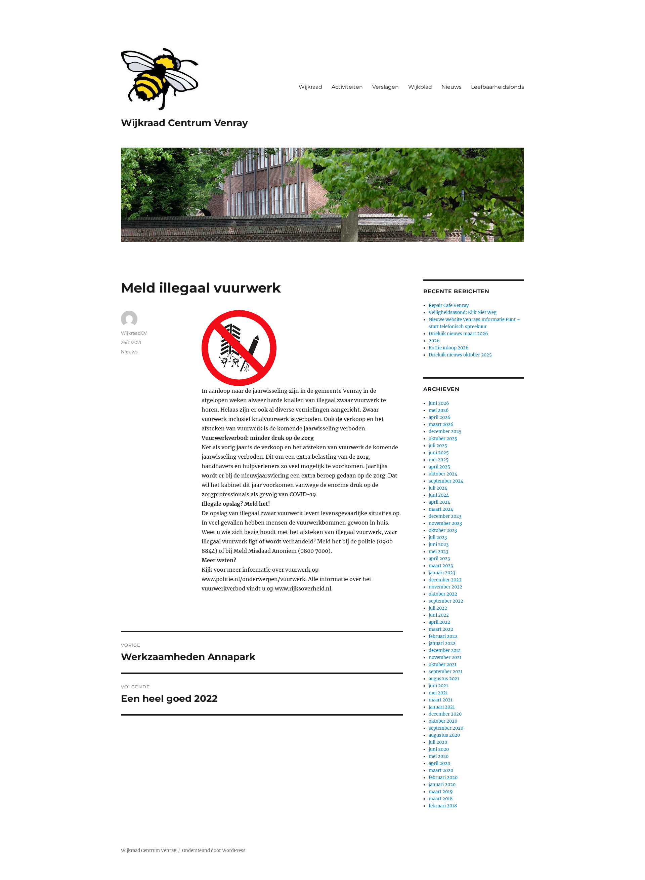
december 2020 (445, 714)
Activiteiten (347, 87)
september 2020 (446, 728)
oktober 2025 (443, 439)
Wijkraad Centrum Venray (184, 122)
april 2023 (439, 559)
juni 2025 (439, 453)
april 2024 (439, 502)
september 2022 (446, 601)
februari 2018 (443, 806)
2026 (434, 341)
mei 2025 (438, 460)
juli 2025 (438, 446)
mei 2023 (438, 551)
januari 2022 (442, 643)
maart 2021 (441, 700)
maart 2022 (441, 629)
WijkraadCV (134, 333)
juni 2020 (439, 749)
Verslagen (385, 87)
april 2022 (439, 622)
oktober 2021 (443, 664)
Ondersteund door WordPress (214, 850)
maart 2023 (441, 566)
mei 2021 (438, 693)
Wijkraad (310, 87)
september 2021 (446, 672)
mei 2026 (439, 410)
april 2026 (439, 417)
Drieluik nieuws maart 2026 (458, 334)
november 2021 (445, 657)
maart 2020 (441, 770)
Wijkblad (420, 87)
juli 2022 (438, 608)
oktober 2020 (443, 721)
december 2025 (445, 431)
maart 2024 (441, 509)
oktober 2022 (443, 594)
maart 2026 (441, 424)
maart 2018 (441, 799)
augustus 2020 (444, 735)
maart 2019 (441, 792)
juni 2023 (438, 544)
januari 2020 (442, 785)
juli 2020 (438, 742)
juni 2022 (439, 615)
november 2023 (445, 523)
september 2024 (446, 481)
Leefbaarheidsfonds (497, 87)
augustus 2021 (444, 679)
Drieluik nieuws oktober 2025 (460, 355)
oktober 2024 (443, 474)
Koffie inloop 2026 (449, 348)
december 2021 (445, 650)
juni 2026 (439, 403)
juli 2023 (438, 537)
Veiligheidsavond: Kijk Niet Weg (463, 312)
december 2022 (445, 580)
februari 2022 (443, 636)
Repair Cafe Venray (449, 305)
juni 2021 (438, 686)
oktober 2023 (443, 530)
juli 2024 (438, 488)
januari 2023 (442, 573)
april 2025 (439, 467)
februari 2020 (443, 777)
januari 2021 (442, 707)
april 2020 (439, 763)
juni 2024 (439, 495)
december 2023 (445, 516)
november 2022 (445, 587)
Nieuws (451, 87)
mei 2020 (438, 756)
